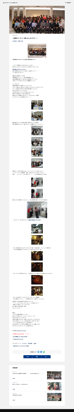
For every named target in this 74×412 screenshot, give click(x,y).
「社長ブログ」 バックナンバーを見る (21, 346)
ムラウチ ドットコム (21, 330)
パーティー (24, 343)
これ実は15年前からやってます (34, 220)
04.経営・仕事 (20, 41)
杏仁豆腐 (30, 343)
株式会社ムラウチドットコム (19, 69)
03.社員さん (15, 41)
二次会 (34, 343)
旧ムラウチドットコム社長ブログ (10, 2)
